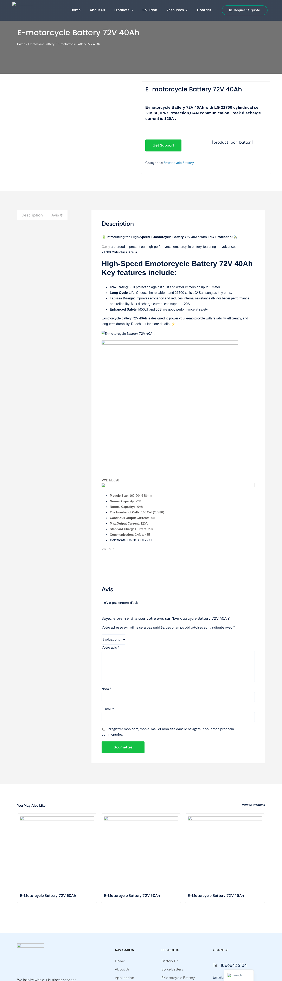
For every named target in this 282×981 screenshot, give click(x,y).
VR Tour (108, 549)
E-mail (108, 709)
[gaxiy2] (22, 3)
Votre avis (110, 647)
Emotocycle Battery (179, 163)
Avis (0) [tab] (57, 215)
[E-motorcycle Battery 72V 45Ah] (225, 853)
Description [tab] (32, 215)
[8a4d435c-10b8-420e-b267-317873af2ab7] (51, 87)
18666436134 (233, 965)
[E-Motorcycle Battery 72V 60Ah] (57, 853)
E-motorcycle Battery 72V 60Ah (132, 895)
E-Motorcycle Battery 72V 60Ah (48, 895)
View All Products (253, 805)
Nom (106, 689)
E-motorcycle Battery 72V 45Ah (216, 895)
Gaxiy (106, 246)
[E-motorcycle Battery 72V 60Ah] (141, 853)
